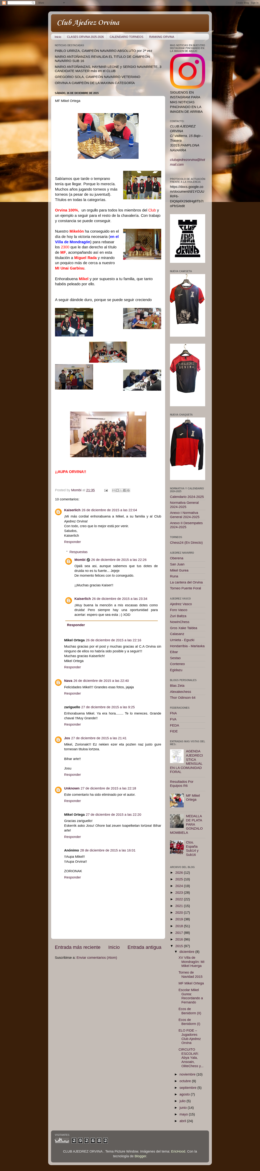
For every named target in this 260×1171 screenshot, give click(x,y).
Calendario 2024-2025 (187, 497)
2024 (179, 886)
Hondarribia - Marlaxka (187, 646)
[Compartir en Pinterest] (128, 490)
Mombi (79, 560)
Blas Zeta (177, 686)
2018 (179, 926)
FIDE (174, 731)
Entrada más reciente (77, 947)
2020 (179, 912)
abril (183, 1121)
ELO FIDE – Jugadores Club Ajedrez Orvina (190, 1037)
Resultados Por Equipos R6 (181, 784)
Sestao (175, 658)
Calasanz (177, 634)
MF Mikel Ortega (193, 798)
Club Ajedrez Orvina (88, 22)
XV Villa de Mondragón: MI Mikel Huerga (191, 962)
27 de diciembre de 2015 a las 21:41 (99, 738)
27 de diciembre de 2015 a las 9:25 (108, 707)
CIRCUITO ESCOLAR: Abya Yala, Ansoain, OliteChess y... (191, 1058)
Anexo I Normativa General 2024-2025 (184, 515)
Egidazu (176, 670)
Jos (67, 738)
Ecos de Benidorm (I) (189, 1022)
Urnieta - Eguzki (182, 640)
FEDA (174, 725)
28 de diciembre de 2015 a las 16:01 (108, 850)
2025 (179, 879)
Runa (174, 576)
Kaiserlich (72, 510)
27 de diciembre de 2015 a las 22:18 (108, 788)
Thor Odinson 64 (182, 698)
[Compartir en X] (121, 490)
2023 (179, 892)
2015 (179, 946)
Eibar (174, 652)
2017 (179, 933)
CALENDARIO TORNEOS (126, 36)
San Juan (177, 564)
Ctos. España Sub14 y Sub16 (192, 848)
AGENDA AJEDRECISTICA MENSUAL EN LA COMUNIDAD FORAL (186, 761)
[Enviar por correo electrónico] (114, 490)
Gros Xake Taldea (183, 628)
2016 (179, 939)
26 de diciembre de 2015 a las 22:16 (113, 640)
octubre (185, 1081)
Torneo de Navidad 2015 (191, 975)
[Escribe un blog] (117, 490)
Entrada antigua (144, 947)
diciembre (187, 952)
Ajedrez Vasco (181, 604)
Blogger (140, 1156)
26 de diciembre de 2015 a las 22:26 (119, 560)
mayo (184, 1114)
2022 (179, 899)
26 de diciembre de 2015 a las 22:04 (109, 510)
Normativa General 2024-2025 (184, 505)
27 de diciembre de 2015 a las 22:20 (113, 814)
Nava (68, 681)
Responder (72, 542)
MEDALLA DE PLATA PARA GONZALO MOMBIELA (186, 824)
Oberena (176, 558)
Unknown (72, 788)
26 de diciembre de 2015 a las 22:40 (101, 681)
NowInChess (179, 622)
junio (183, 1108)
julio (183, 1101)
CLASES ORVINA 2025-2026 (85, 36)
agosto (185, 1094)
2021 (179, 906)
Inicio (58, 36)
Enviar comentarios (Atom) (97, 958)
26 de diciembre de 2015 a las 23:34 (119, 599)
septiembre (188, 1088)
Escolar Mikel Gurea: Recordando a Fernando (191, 996)
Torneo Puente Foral (185, 588)
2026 (179, 872)
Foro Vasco (178, 610)
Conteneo (177, 664)
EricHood (178, 1151)
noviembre (187, 1074)
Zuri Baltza (178, 616)
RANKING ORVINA (161, 36)
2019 (179, 919)
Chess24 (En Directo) (186, 543)
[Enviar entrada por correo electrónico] (106, 490)
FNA (173, 713)
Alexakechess (180, 692)
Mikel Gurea (179, 570)
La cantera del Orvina (186, 582)
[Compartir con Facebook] (125, 490)
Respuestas (78, 552)
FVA (173, 719)
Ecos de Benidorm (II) (190, 1011)
